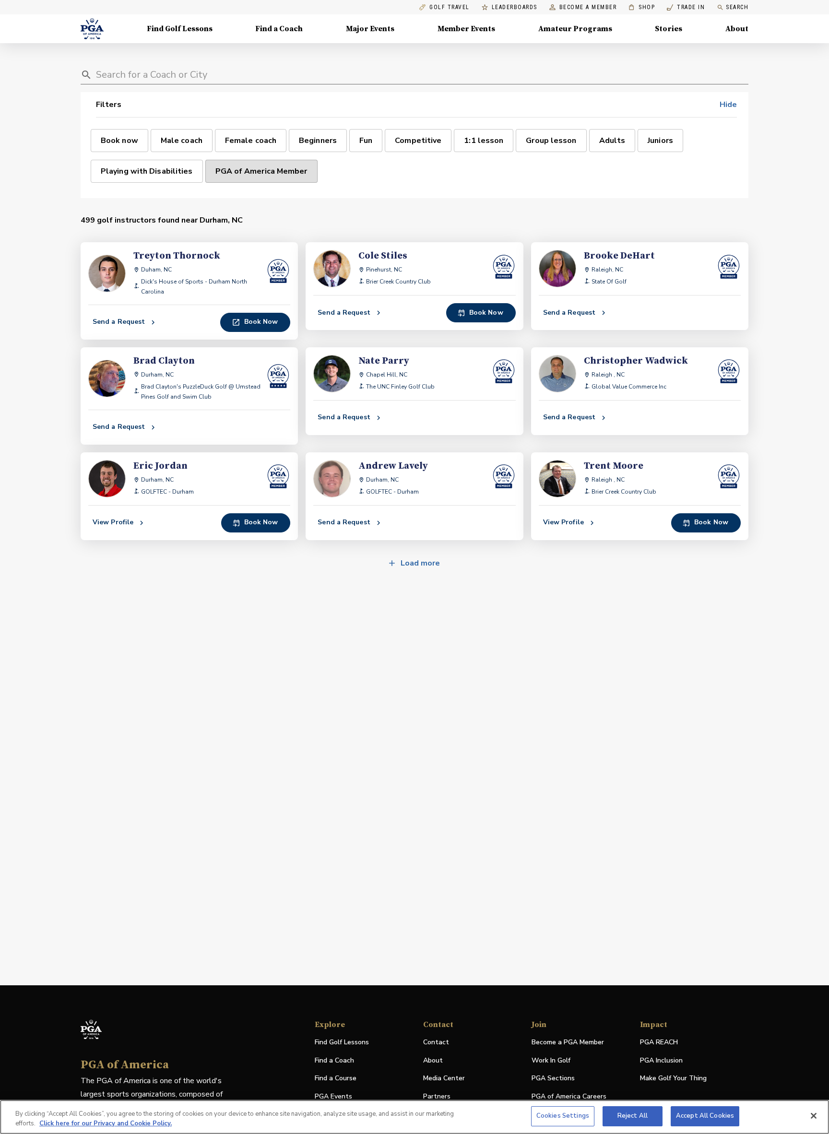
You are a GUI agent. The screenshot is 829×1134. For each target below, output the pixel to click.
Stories (668, 29)
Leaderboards (514, 7)
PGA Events (333, 1096)
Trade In (686, 7)
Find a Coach (279, 29)
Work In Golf (551, 1060)
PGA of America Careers (569, 1097)
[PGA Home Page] (92, 28)
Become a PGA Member (568, 1042)
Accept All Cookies (705, 1115)
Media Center (444, 1079)
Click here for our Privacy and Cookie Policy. (105, 1123)
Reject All (632, 1115)
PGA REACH (659, 1043)
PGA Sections (553, 1078)
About (736, 29)
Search (737, 7)
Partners (436, 1096)
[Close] (813, 1115)
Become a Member (588, 7)
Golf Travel (449, 7)
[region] (414, 1117)
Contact (436, 1042)
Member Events (466, 29)
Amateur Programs (575, 29)
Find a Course (335, 1078)
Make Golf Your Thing (673, 1079)
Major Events (370, 29)
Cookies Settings (562, 1115)
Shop (641, 7)
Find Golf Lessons (180, 29)
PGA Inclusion (661, 1060)
